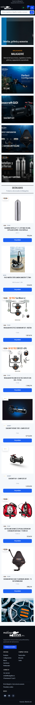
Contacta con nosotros (10, 647)
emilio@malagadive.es (9, 676)
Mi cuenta (20, 658)
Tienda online (21, 655)
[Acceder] (23, 8)
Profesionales (6, 665)
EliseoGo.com (28, 702)
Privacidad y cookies (8, 687)
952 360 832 (6, 673)
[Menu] (32, 8)
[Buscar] (32, 12)
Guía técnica (6, 663)
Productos (5, 655)
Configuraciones (7, 658)
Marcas (5, 660)
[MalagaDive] (11, 7)
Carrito (20, 660)
